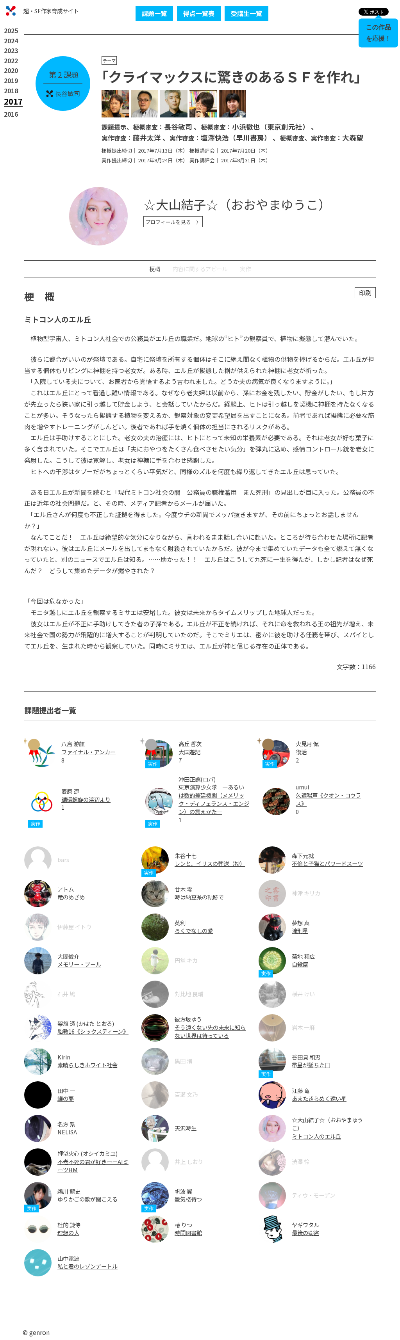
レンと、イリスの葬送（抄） (210, 863)
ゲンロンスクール (11, 11)
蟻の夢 (65, 1098)
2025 (11, 30)
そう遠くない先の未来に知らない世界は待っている (210, 1031)
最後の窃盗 (305, 1232)
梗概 (154, 269)
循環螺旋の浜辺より (86, 799)
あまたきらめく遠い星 (319, 1098)
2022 (11, 60)
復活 (301, 752)
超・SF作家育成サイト (51, 11)
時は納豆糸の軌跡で (199, 897)
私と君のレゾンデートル (87, 1266)
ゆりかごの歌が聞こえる (87, 1199)
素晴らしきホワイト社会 (87, 1065)
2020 (11, 70)
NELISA (67, 1132)
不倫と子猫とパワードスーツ (327, 863)
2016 (11, 114)
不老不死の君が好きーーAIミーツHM (93, 1165)
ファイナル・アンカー (88, 752)
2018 (11, 90)
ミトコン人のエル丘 (316, 1136)
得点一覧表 (198, 13)
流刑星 (300, 930)
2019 (11, 80)
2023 (11, 50)
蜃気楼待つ (188, 1199)
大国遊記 (189, 752)
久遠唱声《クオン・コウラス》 (328, 799)
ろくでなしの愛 (194, 930)
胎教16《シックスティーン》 (93, 1031)
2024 (11, 40)
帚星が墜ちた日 (311, 1065)
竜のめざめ (71, 897)
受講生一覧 (246, 13)
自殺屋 (300, 964)
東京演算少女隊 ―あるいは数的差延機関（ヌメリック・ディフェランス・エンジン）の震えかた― (214, 799)
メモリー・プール (79, 964)
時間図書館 (188, 1232)
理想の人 (68, 1232)
